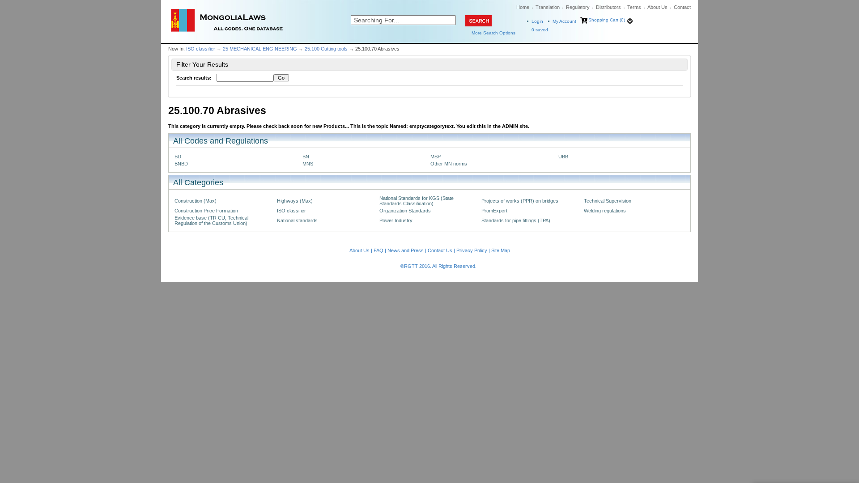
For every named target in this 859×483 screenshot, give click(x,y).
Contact (682, 7)
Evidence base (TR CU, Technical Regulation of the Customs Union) (211, 220)
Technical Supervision (607, 200)
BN (305, 156)
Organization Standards (405, 210)
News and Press (405, 250)
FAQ (378, 250)
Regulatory (578, 7)
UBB (563, 156)
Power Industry (395, 220)
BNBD (181, 163)
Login (537, 21)
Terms (634, 7)
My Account (564, 21)
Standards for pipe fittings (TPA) (515, 220)
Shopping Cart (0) (606, 19)
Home (522, 7)
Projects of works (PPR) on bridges (519, 200)
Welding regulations (605, 210)
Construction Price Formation (206, 210)
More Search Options (493, 32)
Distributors (608, 7)
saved (540, 29)
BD (177, 156)
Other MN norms (448, 163)
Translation (548, 7)
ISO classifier (200, 48)
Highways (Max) (295, 200)
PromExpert (494, 210)
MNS (307, 163)
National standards (297, 220)
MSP (435, 156)
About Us (657, 7)
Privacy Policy (471, 250)
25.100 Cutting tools (326, 48)
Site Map (500, 250)
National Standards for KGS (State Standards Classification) (416, 200)
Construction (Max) (195, 200)
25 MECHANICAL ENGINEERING (260, 48)
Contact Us (440, 250)
